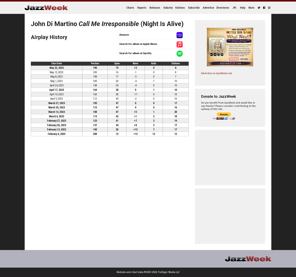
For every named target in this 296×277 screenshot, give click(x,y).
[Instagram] (268, 8)
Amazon (124, 34)
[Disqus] (110, 181)
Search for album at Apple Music (138, 44)
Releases (155, 7)
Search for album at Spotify (135, 53)
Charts (130, 7)
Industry (168, 7)
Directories (222, 7)
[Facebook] (263, 8)
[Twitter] (258, 8)
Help (242, 7)
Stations (180, 7)
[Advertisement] (230, 157)
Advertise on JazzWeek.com (216, 73)
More (251, 7)
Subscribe (194, 7)
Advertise (208, 7)
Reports (141, 7)
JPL (234, 7)
